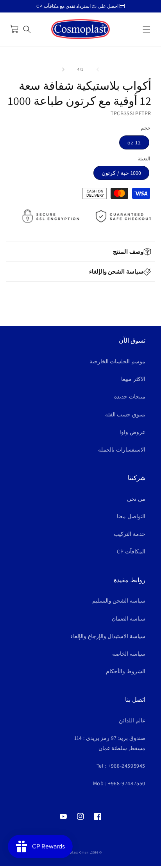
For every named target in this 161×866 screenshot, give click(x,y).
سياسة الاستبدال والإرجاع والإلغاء (107, 636)
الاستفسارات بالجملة (121, 449)
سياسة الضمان (128, 618)
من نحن (136, 498)
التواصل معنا (131, 516)
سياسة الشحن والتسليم (118, 600)
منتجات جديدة (129, 396)
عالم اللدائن (132, 720)
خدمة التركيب (129, 533)
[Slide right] (63, 69)
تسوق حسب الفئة (125, 414)
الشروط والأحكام (125, 671)
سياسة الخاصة (128, 653)
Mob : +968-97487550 (119, 783)
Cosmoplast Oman (74, 852)
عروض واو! (132, 432)
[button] (146, 29)
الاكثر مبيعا (133, 378)
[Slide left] (97, 69)
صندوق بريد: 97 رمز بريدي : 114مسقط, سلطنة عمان (109, 742)
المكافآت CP (131, 551)
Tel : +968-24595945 (121, 765)
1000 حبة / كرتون (121, 172)
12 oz (134, 142)
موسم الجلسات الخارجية (117, 361)
